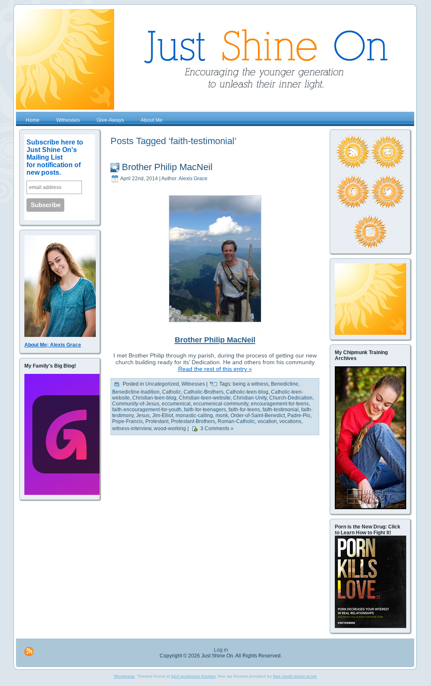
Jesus (143, 415)
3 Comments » (217, 429)
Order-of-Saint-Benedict (258, 415)
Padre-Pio (298, 415)
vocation (267, 421)
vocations (290, 421)
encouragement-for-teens (280, 404)
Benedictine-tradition (136, 392)
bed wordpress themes (193, 676)
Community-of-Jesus (135, 404)
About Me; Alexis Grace (52, 345)
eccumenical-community (220, 404)
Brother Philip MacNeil (167, 167)
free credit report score (295, 676)
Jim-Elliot (162, 415)
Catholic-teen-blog (247, 392)
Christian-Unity (250, 398)
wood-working (170, 429)
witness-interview (131, 429)
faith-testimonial (281, 410)
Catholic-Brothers (203, 392)
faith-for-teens (244, 410)
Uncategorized (162, 384)
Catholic (171, 392)
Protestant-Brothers (193, 421)
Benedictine (284, 384)
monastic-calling (194, 415)
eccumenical (176, 404)
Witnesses (193, 384)
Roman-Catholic (236, 421)
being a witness (250, 384)
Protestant (156, 421)
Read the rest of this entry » (215, 368)
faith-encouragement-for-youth (146, 410)
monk (222, 415)
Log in (221, 650)
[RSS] (29, 651)
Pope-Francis (127, 421)
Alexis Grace (193, 178)
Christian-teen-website (205, 398)
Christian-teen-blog (154, 398)
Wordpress (124, 676)
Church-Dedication (291, 398)
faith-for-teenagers (205, 410)
